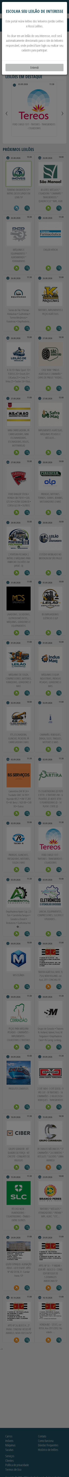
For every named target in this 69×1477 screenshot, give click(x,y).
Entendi (34, 67)
